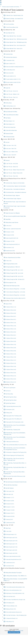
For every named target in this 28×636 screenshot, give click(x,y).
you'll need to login (19, 630)
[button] (1, 1)
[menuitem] (1, 3)
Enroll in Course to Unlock (14, 632)
